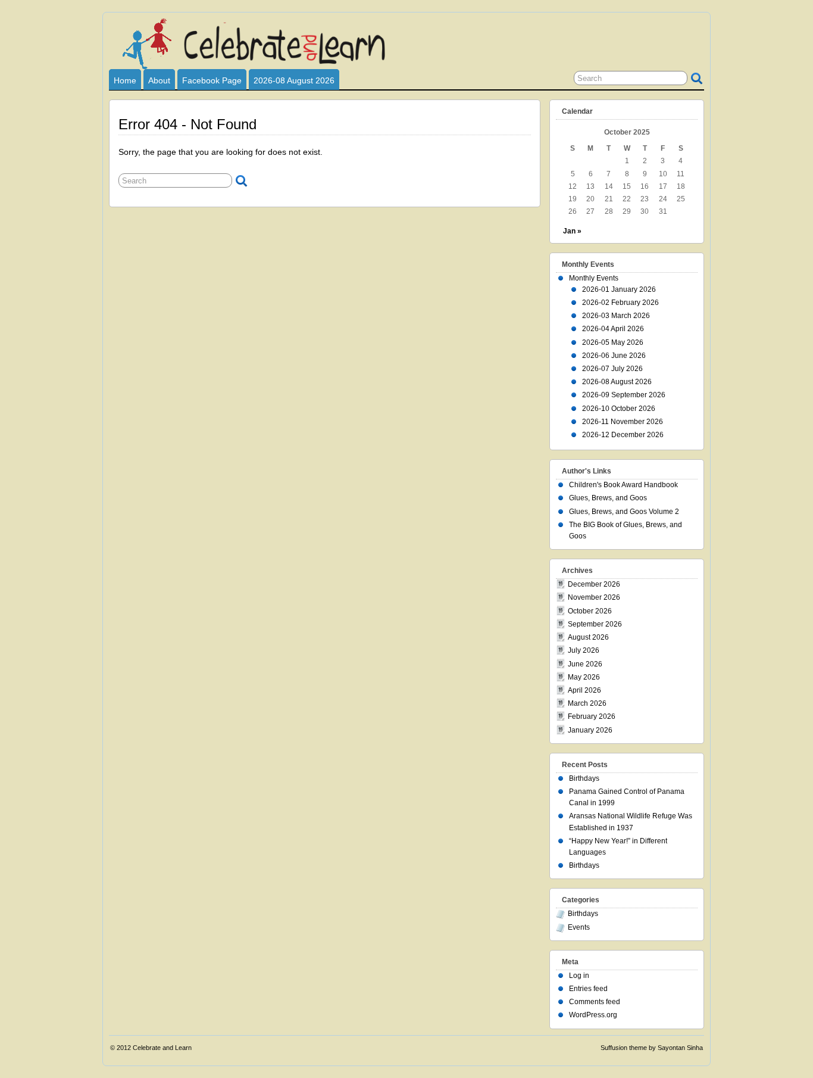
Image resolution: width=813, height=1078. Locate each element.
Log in (579, 975)
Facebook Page (212, 80)
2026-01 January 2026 (619, 289)
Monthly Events (593, 278)
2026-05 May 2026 (612, 342)
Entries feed (588, 988)
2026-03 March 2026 (616, 315)
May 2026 (584, 677)
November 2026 (594, 597)
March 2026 (587, 703)
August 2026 (588, 637)
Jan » (572, 231)
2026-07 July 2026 (612, 368)
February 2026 (591, 716)
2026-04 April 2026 (613, 329)
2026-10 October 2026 (618, 408)
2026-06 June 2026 (614, 355)
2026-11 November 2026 (622, 422)
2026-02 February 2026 (620, 302)
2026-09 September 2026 (623, 395)
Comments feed (594, 1002)
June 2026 (585, 664)
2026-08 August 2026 (294, 80)
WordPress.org (593, 1015)
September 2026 (595, 624)
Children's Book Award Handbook (623, 485)
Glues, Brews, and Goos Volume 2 (624, 511)
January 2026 (590, 730)
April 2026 (584, 690)
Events (579, 927)
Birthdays (584, 778)
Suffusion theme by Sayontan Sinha (652, 1047)
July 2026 (583, 650)
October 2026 (590, 611)
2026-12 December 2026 (623, 435)
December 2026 (594, 584)
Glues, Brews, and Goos (608, 498)
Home (125, 80)
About (159, 80)
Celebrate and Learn (162, 1047)
